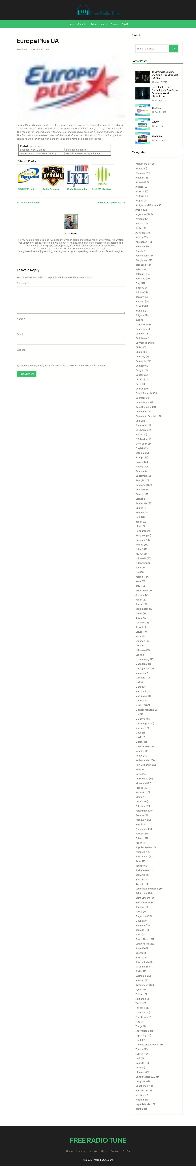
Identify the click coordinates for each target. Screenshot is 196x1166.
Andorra (139, 196)
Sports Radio (142, 962)
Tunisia (139, 1049)
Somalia (139, 929)
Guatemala (141, 503)
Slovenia (140, 925)
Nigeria (139, 787)
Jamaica (139, 595)
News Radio (141, 778)
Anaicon (139, 191)
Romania (140, 874)
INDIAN (139, 553)
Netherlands (142, 760)
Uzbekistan (141, 1085)
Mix (137, 714)
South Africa (142, 939)
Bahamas (140, 246)
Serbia (138, 911)
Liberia (139, 645)
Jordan (139, 604)
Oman (138, 796)
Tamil (138, 1003)
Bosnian (139, 301)
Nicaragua (141, 783)
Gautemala (141, 475)
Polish (138, 842)
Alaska (139, 177)
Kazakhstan (142, 608)
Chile (138, 347)
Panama (139, 815)
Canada (139, 333)
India (138, 549)
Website (21, 349)
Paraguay (140, 819)
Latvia (138, 631)
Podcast (139, 833)
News (138, 769)
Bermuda (140, 278)
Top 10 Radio (142, 1030)
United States (142, 1076)
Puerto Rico (141, 856)
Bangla (139, 251)
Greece (139, 494)
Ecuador (140, 425)
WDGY (155, 122)
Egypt (138, 434)
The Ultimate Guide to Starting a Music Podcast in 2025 (165, 74)
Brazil (138, 306)
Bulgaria (139, 315)
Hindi (138, 526)
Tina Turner (141, 1017)
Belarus (139, 269)
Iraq (137, 572)
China (138, 351)
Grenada (140, 498)
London (139, 654)
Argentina (140, 214)
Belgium (139, 274)
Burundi (139, 319)
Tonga (138, 1026)
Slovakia (140, 920)
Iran (137, 567)
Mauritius (140, 700)
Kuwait (139, 627)
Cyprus (139, 388)
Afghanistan (142, 163)
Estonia (139, 452)
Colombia (140, 361)
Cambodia (141, 324)
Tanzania (140, 1007)
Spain (138, 948)
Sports (139, 952)
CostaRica (141, 374)
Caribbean (141, 338)
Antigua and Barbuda (147, 205)
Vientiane (140, 1095)
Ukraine (139, 1072)
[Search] (173, 48)
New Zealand (142, 764)
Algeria (139, 186)
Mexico (139, 705)
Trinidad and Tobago (146, 1044)
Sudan (138, 971)
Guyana (139, 512)
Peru (137, 824)
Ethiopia (139, 457)
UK (137, 1067)
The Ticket (157, 136)
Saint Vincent (142, 897)
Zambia (139, 1108)
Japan (138, 599)
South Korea (142, 943)
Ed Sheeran (141, 429)
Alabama (140, 173)
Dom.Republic (143, 407)
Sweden (139, 980)
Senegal (139, 907)
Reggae (139, 865)
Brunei (138, 310)
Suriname (140, 975)
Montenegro (142, 723)
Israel (138, 581)
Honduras (140, 530)
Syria (138, 989)
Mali (137, 682)
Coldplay (140, 356)
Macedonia (141, 663)
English (139, 448)
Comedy (140, 365)
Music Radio (142, 746)
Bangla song (142, 255)
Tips (137, 1021)
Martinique (141, 696)
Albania (139, 182)
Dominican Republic (146, 416)
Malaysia (140, 677)
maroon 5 (140, 691)
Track (138, 1040)
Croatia (139, 379)
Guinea (139, 507)
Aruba (138, 228)
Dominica (140, 411)
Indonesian (141, 562)
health (138, 521)
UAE (137, 1058)
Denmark (140, 397)
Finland (139, 462)
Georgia (139, 480)
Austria (139, 237)
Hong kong (141, 535)
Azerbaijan (141, 241)
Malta (138, 686)
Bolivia (139, 292)
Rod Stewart (142, 870)
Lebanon (140, 640)
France (139, 466)
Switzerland (141, 985)
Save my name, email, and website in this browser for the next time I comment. (63, 365)
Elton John (141, 443)
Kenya (138, 613)
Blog (137, 283)
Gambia (139, 471)
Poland (139, 838)
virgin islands (142, 1104)
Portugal (140, 851)
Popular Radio (143, 847)
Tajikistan (140, 998)
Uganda (139, 1062)
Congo (139, 370)
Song (138, 934)
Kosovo (139, 622)
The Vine (156, 108)
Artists (139, 223)
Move (138, 732)
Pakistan (140, 806)
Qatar (138, 861)
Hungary (140, 540)
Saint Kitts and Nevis (146, 888)
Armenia (139, 218)
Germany (140, 485)
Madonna (140, 673)
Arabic (138, 209)
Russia (139, 879)
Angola (139, 200)
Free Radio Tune (98, 1140)
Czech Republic (144, 393)
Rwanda (139, 884)
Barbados (140, 264)
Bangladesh (141, 260)
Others (139, 801)
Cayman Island (143, 342)
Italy (137, 585)
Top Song (140, 1035)
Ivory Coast (141, 590)
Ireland (139, 576)
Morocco (140, 728)
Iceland (139, 544)
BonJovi (139, 296)
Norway (139, 792)
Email (21, 334)
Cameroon (141, 329)
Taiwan (139, 994)
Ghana (139, 489)
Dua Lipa (140, 420)
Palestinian (141, 810)
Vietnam (139, 1099)
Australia (140, 232)
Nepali (138, 755)
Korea (138, 618)
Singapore (141, 916)
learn (138, 636)
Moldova (140, 718)
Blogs (138, 287)
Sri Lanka (140, 966)
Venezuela (141, 1090)
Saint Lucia (141, 893)
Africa (138, 168)
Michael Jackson (144, 709)
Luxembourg (142, 659)
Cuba (138, 384)
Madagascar (142, 668)
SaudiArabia (142, 902)
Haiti (137, 517)
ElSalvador (141, 439)
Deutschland (142, 402)
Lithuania (140, 650)
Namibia (139, 751)
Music (138, 737)
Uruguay (140, 1081)
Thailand (140, 1012)
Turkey (139, 1053)
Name (21, 318)
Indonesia (140, 558)
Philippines (141, 829)
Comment (23, 283)
